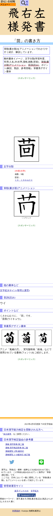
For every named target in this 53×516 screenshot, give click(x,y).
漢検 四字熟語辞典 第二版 (16, 448)
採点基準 (7, 434)
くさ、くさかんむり (24, 180)
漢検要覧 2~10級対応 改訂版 (17, 455)
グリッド (27, 218)
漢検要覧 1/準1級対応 (14, 451)
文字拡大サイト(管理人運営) (15, 290)
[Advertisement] (26, 106)
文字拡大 (35, 491)
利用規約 (16, 511)
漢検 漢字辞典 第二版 (14, 444)
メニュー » (5, 4)
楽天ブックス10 (21, 491)
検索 (27, 2)
